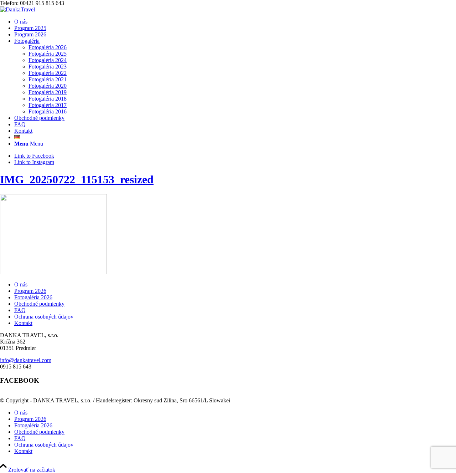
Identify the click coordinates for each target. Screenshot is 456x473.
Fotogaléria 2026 (33, 297)
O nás (20, 284)
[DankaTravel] (17, 9)
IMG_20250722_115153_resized (77, 179)
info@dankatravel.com (25, 360)
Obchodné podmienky (39, 304)
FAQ (20, 310)
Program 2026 (30, 291)
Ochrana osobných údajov (43, 317)
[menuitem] (235, 22)
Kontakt (23, 323)
